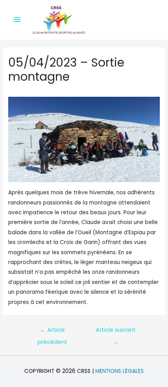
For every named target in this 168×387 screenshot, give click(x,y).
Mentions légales (119, 371)
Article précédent (52, 331)
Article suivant (116, 331)
